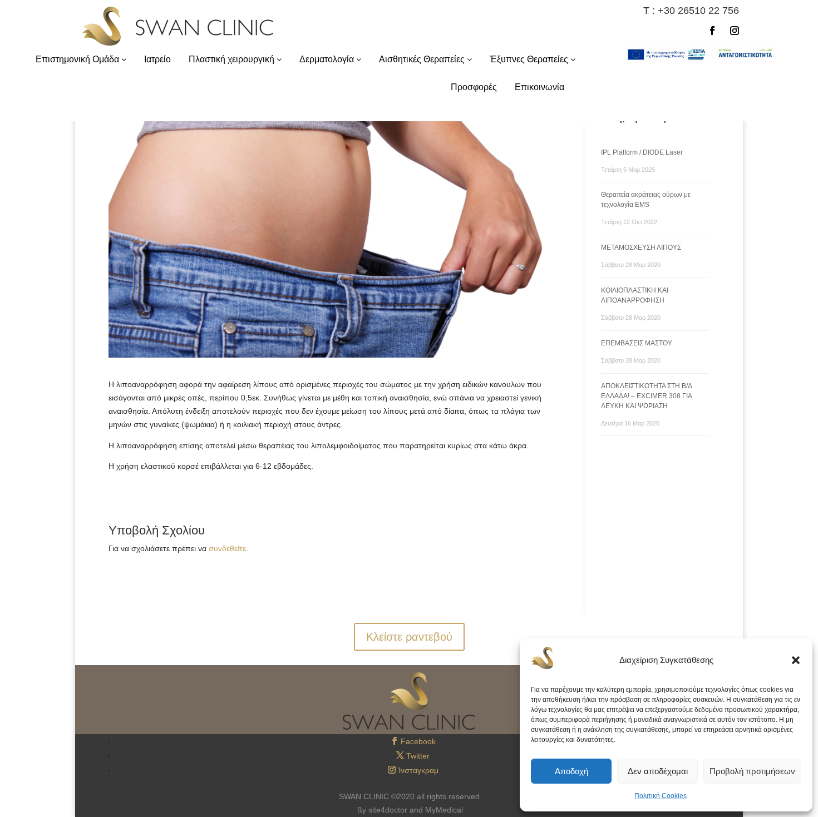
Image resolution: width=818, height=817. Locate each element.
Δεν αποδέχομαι (658, 771)
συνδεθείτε (227, 548)
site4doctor (387, 809)
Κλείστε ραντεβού (409, 637)
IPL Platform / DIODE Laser (642, 152)
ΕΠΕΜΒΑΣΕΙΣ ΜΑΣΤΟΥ (636, 343)
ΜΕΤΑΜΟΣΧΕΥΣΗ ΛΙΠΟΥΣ (641, 247)
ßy (361, 809)
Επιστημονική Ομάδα (78, 59)
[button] (795, 660)
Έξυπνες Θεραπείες (530, 59)
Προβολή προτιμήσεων (752, 771)
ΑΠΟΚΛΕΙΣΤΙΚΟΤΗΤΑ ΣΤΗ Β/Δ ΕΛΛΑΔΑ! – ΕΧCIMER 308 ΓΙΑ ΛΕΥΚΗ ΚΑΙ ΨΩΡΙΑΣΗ (646, 396)
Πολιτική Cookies (660, 796)
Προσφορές (474, 87)
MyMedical (444, 809)
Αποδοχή (571, 771)
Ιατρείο (157, 59)
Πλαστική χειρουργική (233, 59)
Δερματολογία (327, 59)
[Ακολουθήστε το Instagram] (734, 30)
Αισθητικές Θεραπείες (423, 59)
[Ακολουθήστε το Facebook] (712, 30)
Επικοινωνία (539, 87)
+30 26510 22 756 (698, 10)
